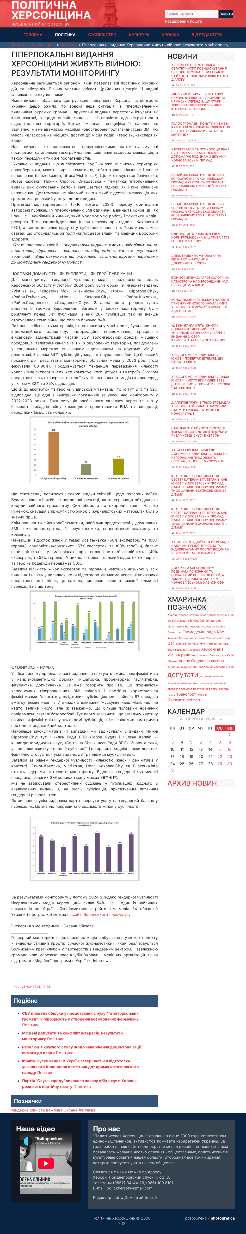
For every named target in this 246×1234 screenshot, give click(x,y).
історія (202, 694)
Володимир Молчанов (200, 626)
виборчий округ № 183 (182, 667)
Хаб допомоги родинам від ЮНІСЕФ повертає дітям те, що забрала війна (197, 358)
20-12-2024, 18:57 (186, 588)
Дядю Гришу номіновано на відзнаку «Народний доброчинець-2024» (196, 259)
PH (14, 986)
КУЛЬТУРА (139, 34)
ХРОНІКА (170, 34)
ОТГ (171, 643)
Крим (201, 638)
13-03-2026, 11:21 (185, 114)
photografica (223, 1218)
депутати (182, 674)
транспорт (186, 694)
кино (196, 683)
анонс (184, 660)
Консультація (188, 638)
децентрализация (211, 676)
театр (171, 694)
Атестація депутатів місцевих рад (211, 615)
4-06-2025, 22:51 (185, 269)
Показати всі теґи (184, 700)
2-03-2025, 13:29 (185, 419)
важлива (54, 1110)
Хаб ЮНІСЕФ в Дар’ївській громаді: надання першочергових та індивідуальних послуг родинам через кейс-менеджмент (200, 547)
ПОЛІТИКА (65, 34)
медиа (204, 683)
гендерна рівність (28, 1110)
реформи (211, 689)
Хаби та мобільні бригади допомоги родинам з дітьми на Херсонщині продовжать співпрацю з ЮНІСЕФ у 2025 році (199, 455)
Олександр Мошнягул (190, 644)
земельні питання (179, 683)
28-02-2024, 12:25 (36, 986)
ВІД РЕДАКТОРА (207, 34)
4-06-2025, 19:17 (185, 291)
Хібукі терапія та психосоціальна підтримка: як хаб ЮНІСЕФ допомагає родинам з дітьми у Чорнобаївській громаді (200, 155)
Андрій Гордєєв (177, 615)
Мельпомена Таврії (218, 638)
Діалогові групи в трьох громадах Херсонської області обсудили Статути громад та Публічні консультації (201, 408)
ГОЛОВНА (33, 34)
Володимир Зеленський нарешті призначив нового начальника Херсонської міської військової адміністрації (200, 305)
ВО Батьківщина (178, 620)
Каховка (172, 638)
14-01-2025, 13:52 (186, 500)
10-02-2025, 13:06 (186, 467)
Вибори (197, 620)
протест (198, 689)
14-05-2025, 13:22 (186, 346)
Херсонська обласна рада (208, 655)
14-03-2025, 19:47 (186, 368)
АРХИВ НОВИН (192, 783)
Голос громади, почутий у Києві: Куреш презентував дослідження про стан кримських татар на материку (200, 129)
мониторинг (218, 683)
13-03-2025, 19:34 (186, 394)
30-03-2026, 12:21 (186, 85)
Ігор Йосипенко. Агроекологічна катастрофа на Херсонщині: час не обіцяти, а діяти (200, 281)
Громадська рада (199, 631)
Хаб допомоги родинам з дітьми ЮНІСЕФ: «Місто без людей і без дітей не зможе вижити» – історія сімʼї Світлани (200, 382)
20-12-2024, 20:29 (186, 559)
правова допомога (179, 689)
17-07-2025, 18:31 (185, 166)
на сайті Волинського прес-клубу (99, 914)
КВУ (220, 631)
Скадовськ (193, 649)
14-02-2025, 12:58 (186, 441)
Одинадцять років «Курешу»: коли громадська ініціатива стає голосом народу (200, 237)
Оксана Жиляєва (79, 1110)
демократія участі (222, 667)
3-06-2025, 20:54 (186, 316)
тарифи (224, 689)
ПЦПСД (180, 649)
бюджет (198, 660)
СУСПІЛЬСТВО (102, 34)
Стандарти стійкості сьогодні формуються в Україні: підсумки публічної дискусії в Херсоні (199, 432)
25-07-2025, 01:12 (186, 140)
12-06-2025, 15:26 (186, 247)
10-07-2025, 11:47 (185, 195)
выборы (204, 667)
